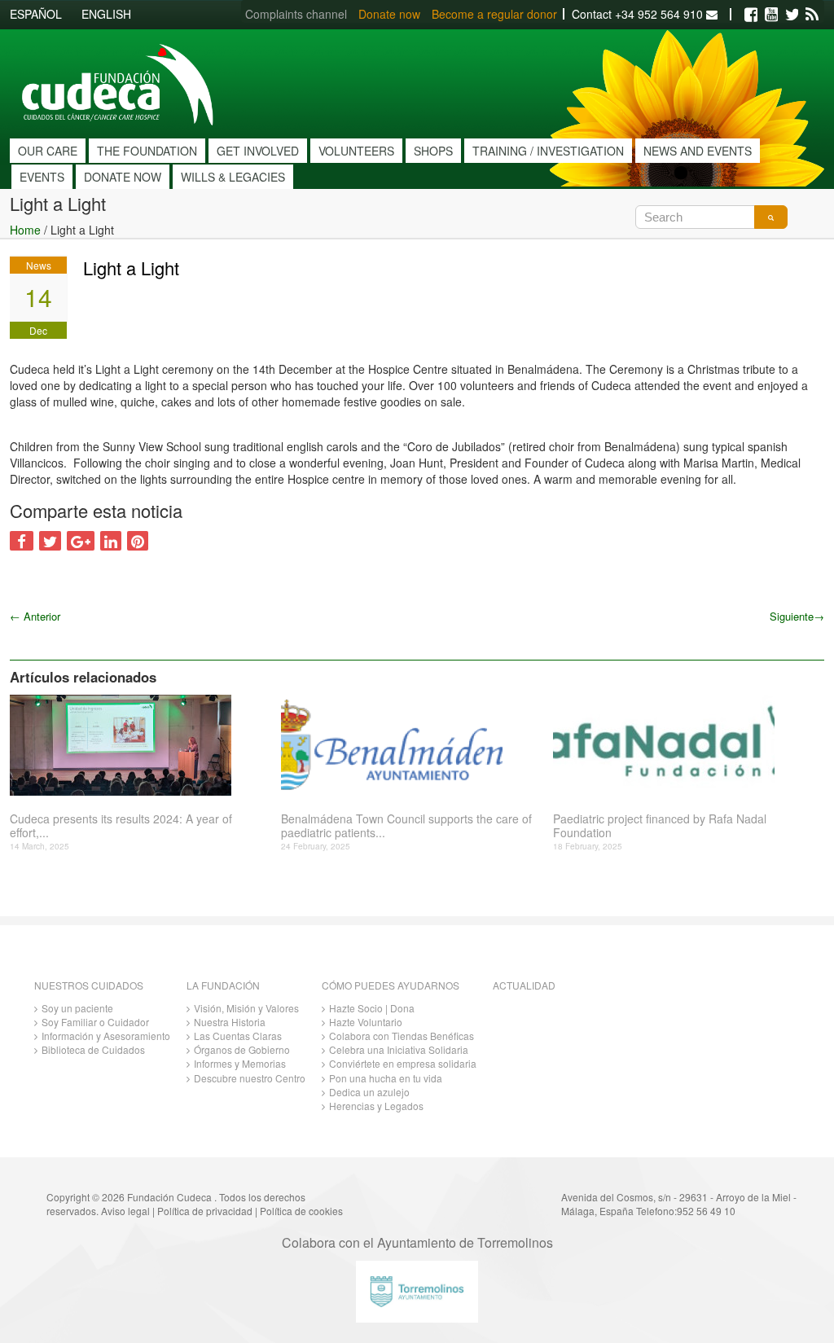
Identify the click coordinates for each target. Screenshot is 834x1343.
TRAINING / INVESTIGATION (548, 151)
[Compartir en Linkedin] (110, 541)
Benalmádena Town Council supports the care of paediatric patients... (406, 826)
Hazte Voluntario (365, 1022)
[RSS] (812, 15)
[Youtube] (771, 15)
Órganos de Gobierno (242, 1049)
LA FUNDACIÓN (223, 985)
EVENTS (42, 177)
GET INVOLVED (258, 151)
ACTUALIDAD (524, 985)
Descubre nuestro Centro (249, 1078)
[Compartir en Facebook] (21, 541)
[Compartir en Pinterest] (137, 541)
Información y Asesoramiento (106, 1035)
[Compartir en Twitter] (50, 541)
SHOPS (433, 151)
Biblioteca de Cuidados (93, 1049)
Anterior (35, 616)
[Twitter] (791, 15)
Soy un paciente (77, 1008)
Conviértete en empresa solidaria (402, 1063)
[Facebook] (750, 15)
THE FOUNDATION (147, 151)
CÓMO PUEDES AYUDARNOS (390, 985)
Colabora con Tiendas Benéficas (401, 1035)
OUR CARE (47, 151)
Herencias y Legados (376, 1106)
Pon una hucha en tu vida (385, 1078)
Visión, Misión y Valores (246, 1008)
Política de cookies (301, 1211)
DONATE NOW (122, 177)
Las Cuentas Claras (238, 1035)
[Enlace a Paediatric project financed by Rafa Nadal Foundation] (682, 745)
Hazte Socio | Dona (372, 1008)
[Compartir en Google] (80, 541)
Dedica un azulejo (369, 1092)
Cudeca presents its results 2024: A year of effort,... (121, 826)
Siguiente (797, 616)
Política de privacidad (204, 1211)
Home (25, 230)
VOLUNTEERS (356, 151)
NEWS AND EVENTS (697, 151)
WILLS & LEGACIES (233, 177)
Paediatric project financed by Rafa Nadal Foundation (659, 826)
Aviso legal (125, 1211)
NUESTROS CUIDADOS (88, 985)
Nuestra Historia (230, 1022)
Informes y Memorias (240, 1063)
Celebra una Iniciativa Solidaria (398, 1049)
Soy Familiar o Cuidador (95, 1022)
